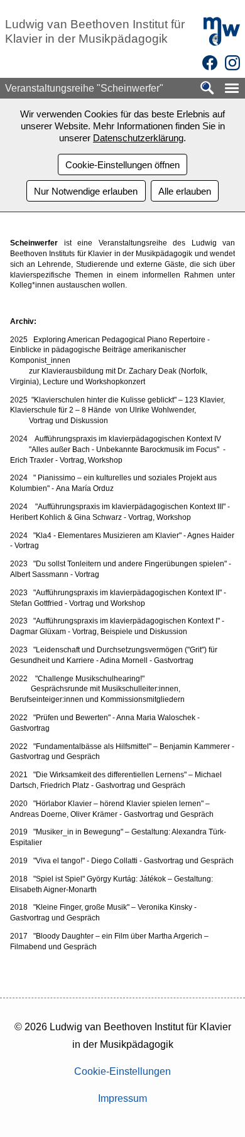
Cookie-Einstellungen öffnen (122, 164)
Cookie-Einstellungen (122, 1071)
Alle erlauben (184, 191)
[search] (207, 89)
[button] (231, 88)
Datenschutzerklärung (138, 137)
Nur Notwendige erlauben (86, 191)
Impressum (122, 1098)
